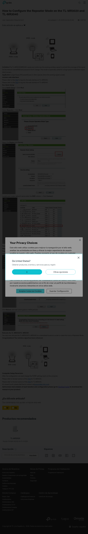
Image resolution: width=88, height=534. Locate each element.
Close (78, 258)
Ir (27, 272)
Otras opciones (60, 272)
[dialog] (44, 267)
